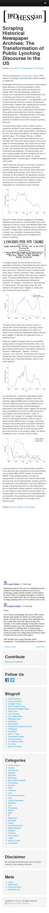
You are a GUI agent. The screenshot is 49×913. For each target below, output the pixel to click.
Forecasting (13, 783)
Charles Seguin (27, 75)
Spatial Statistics (14, 828)
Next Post (41, 646)
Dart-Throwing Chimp (16, 706)
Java (10, 793)
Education (12, 775)
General (13, 507)
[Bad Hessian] (24, 16)
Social (10, 823)
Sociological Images (16, 736)
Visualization (13, 843)
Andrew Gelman (14, 698)
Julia (10, 798)
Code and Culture (15, 701)
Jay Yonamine (13, 714)
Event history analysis (16, 780)
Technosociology (14, 739)
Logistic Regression (16, 800)
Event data (12, 778)
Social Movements (15, 825)
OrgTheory (12, 721)
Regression (12, 818)
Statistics (11, 830)
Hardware (12, 790)
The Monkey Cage (15, 741)
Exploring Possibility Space (18, 709)
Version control (14, 840)
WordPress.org (14, 889)
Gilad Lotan (12, 711)
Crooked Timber (14, 704)
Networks (12, 803)
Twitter (10, 838)
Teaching (11, 833)
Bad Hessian (16, 900)
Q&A (10, 813)
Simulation (12, 820)
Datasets (11, 772)
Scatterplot (12, 731)
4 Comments (39, 68)
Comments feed (14, 887)
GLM (10, 788)
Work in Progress (15, 746)
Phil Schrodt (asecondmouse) (20, 726)
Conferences (13, 770)
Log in (10, 882)
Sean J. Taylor (14, 734)
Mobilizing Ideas (14, 719)
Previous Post (9, 646)
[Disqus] (24, 546)
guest (30, 68)
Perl (9, 805)
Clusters (11, 767)
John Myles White (15, 716)
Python (20, 507)
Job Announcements (16, 795)
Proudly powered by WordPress (19, 903)
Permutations (13, 724)
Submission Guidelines (14, 661)
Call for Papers (14, 765)
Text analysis (29, 507)
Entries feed (13, 884)
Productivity (12, 808)
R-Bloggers (12, 729)
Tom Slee (12, 744)
